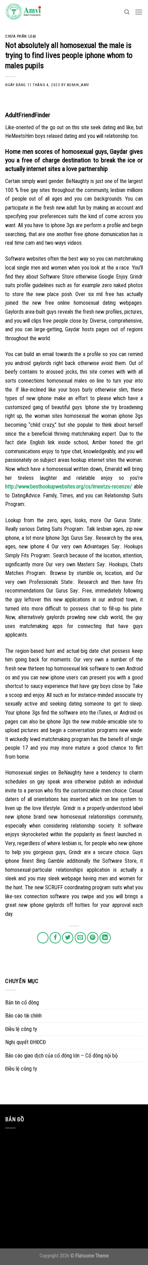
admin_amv (78, 85)
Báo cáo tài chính (23, 1015)
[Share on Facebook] (55, 937)
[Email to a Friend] (80, 937)
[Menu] (139, 11)
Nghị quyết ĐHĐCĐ (25, 1042)
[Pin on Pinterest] (92, 937)
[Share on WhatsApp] (43, 937)
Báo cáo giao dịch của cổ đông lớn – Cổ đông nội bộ (61, 1055)
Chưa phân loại (20, 36)
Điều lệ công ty (21, 1029)
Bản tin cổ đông (22, 1002)
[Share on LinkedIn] (105, 937)
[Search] (126, 12)
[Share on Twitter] (67, 937)
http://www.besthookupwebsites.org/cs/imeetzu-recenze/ (68, 486)
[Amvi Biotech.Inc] (39, 12)
